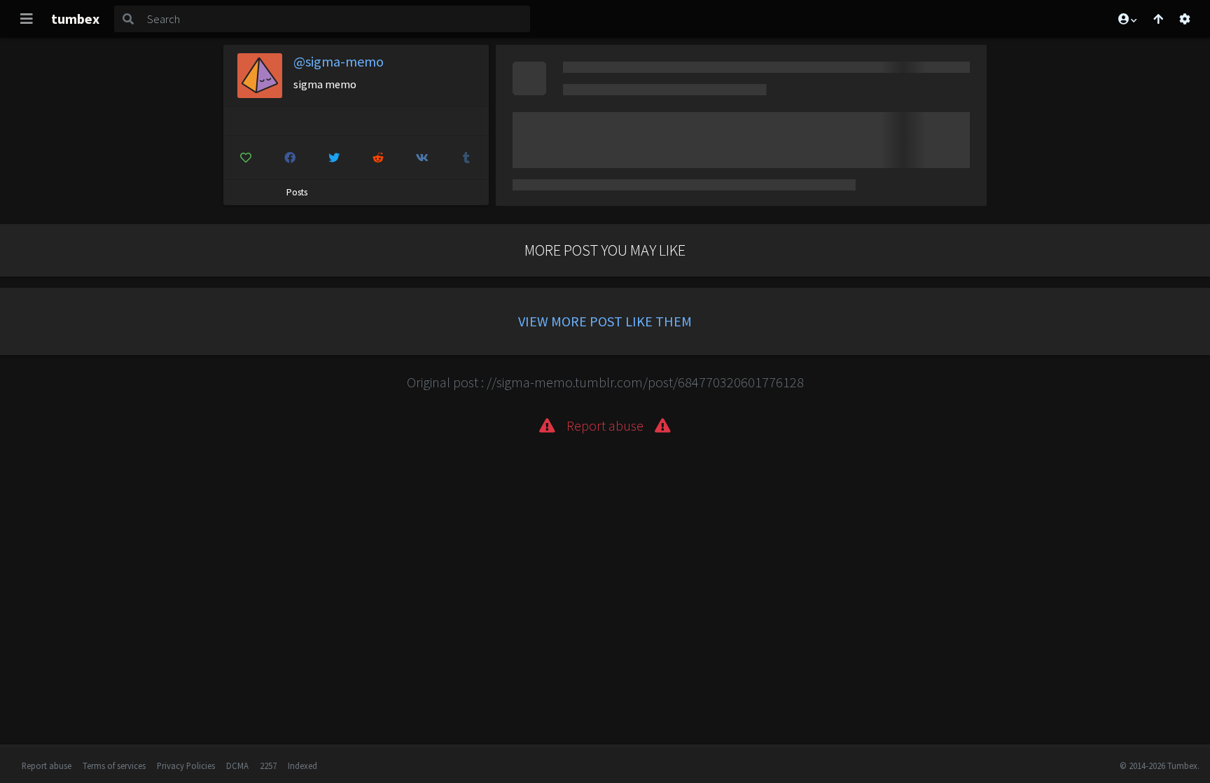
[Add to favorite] (245, 157)
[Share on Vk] (422, 157)
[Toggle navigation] (26, 18)
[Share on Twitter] (334, 157)
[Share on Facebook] (289, 157)
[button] (1126, 19)
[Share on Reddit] (378, 157)
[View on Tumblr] (466, 157)
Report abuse (46, 765)
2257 (268, 765)
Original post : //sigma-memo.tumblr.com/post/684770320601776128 (605, 382)
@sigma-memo (338, 61)
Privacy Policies (186, 765)
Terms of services (114, 765)
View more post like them (605, 321)
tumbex (75, 18)
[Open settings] (1185, 19)
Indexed (302, 765)
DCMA (237, 765)
